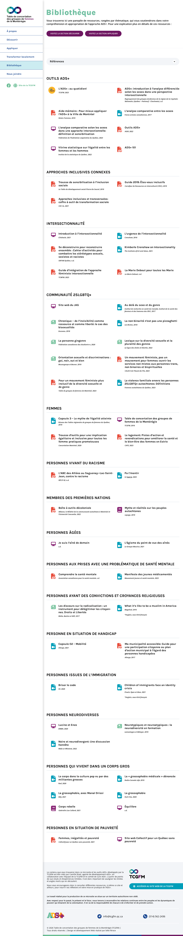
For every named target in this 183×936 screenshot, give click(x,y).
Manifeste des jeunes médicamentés (148, 574)
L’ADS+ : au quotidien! (73, 88)
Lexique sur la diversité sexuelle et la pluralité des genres (148, 342)
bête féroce (111, 930)
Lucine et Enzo (67, 724)
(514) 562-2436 (157, 916)
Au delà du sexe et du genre (142, 305)
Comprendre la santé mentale (77, 574)
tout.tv (129, 477)
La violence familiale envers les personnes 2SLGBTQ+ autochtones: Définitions (152, 382)
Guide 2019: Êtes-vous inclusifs (145, 182)
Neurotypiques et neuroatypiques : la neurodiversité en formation (148, 726)
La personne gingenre (72, 340)
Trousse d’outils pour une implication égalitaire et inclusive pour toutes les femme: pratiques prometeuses (83, 438)
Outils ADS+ (132, 127)
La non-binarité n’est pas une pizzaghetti (151, 320)
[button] (112, 61)
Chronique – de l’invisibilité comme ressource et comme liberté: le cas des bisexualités (83, 324)
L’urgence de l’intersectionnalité (145, 233)
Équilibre (130, 806)
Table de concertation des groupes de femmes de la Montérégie (148, 420)
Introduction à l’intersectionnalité (80, 233)
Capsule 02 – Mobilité (72, 643)
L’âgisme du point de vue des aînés (147, 542)
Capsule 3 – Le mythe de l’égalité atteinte (84, 418)
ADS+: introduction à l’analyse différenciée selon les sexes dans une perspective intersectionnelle (152, 92)
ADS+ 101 (130, 147)
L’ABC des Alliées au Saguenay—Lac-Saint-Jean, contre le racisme (86, 475)
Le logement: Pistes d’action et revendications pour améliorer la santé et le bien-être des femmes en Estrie (151, 438)
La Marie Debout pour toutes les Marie (149, 270)
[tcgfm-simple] (137, 870)
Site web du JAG (68, 305)
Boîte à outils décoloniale (75, 507)
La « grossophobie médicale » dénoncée (150, 776)
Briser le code (67, 685)
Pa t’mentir (132, 473)
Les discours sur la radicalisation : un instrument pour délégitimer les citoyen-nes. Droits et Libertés (84, 609)
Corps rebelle (67, 806)
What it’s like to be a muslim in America (150, 605)
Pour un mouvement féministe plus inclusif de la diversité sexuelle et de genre (81, 383)
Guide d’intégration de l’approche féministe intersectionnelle (80, 272)
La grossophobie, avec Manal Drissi (81, 793)
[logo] (55, 913)
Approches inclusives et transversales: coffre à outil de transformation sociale (84, 200)
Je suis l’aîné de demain (73, 542)
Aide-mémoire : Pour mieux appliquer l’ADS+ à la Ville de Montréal (83, 112)
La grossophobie (135, 793)
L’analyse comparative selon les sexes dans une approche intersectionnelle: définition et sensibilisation (82, 131)
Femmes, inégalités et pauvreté (79, 838)
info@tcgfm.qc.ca (113, 916)
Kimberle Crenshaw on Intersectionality (150, 247)
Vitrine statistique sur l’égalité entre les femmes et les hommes (84, 149)
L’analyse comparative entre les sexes (149, 111)
